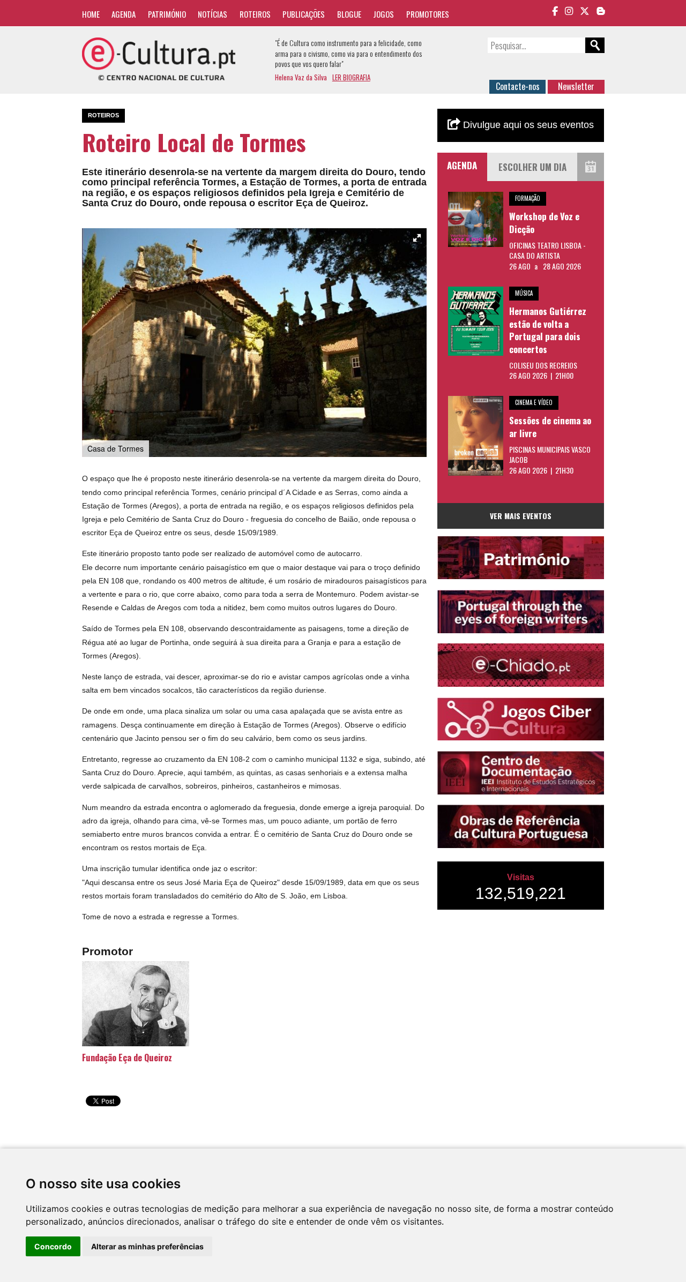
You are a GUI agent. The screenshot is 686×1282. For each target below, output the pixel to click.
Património (167, 14)
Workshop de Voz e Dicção (544, 222)
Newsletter (576, 86)
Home (91, 14)
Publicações (303, 14)
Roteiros (255, 14)
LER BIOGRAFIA (351, 77)
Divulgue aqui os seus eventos (527, 124)
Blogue (349, 14)
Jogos (383, 14)
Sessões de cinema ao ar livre (550, 427)
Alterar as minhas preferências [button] (147, 1246)
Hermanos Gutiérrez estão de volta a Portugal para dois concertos (547, 330)
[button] (417, 237)
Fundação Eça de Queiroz (127, 1057)
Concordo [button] (53, 1246)
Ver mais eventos (520, 515)
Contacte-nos (518, 86)
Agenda (123, 14)
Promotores (427, 14)
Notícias (212, 14)
